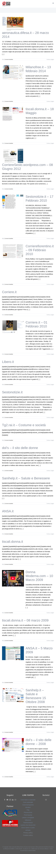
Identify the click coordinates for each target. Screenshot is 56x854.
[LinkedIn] (12, 799)
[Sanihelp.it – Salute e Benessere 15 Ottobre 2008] (13, 695)
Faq (28, 810)
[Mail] (15, 799)
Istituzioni (28, 820)
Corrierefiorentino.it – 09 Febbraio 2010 (40, 250)
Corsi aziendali (28, 802)
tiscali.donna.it (13, 541)
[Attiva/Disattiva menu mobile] (53, 3)
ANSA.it (8, 511)
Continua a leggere (50, 59)
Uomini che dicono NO (28, 825)
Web (3, 59)
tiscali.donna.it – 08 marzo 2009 (25, 620)
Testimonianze (28, 822)
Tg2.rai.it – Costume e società (24, 425)
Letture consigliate (28, 817)
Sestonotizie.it (12, 392)
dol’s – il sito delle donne (20, 448)
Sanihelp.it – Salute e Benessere (26, 478)
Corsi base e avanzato (28, 800)
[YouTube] (7, 799)
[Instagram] (10, 799)
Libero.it (8, 362)
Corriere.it (9, 292)
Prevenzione (28, 812)
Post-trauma (28, 815)
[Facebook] (4, 799)
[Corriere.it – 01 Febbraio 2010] (13, 327)
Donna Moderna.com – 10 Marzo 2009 (39, 576)
